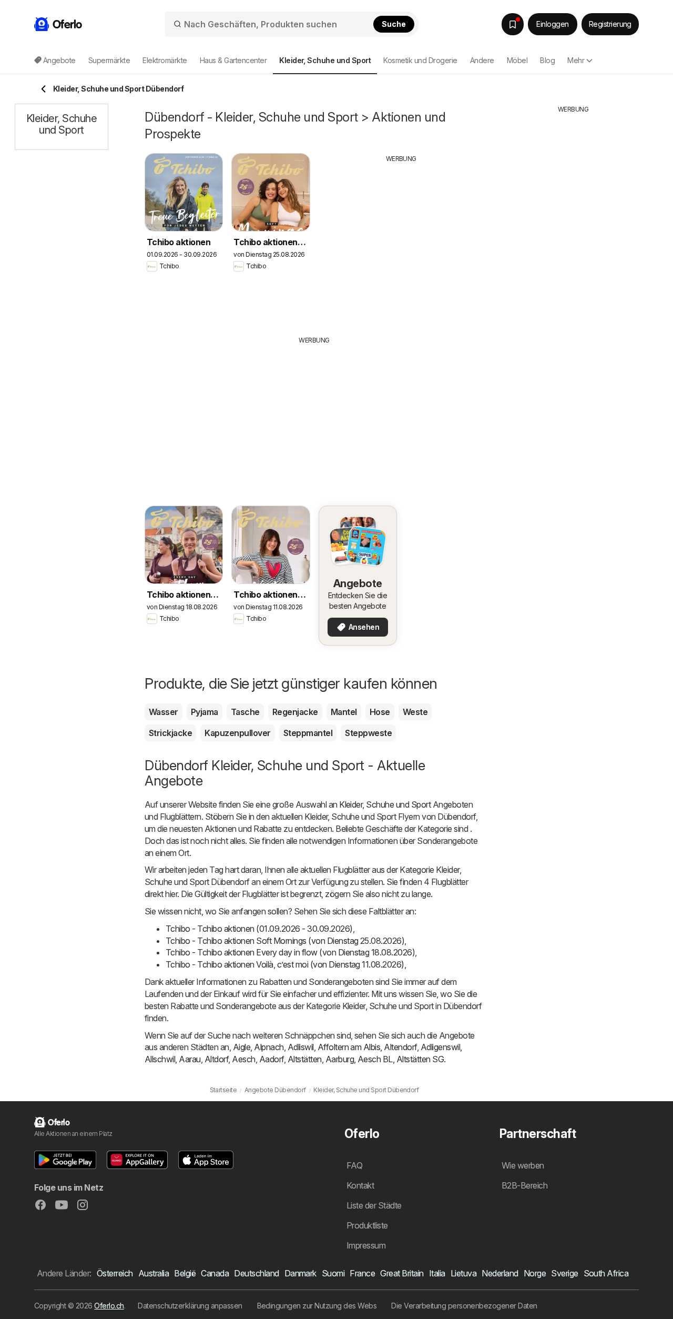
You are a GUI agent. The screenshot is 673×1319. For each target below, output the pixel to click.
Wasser (163, 712)
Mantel (344, 712)
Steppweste (368, 733)
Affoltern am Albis (349, 1047)
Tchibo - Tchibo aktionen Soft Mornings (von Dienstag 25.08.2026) (285, 940)
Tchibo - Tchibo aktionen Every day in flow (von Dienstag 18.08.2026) (290, 952)
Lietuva (463, 1273)
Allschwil (160, 1059)
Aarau (189, 1059)
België (185, 1273)
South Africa (606, 1273)
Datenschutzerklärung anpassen (190, 1305)
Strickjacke (170, 733)
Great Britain (401, 1273)
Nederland (500, 1273)
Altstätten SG (420, 1059)
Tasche (245, 712)
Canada (215, 1273)
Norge (535, 1273)
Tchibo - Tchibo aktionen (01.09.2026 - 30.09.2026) (259, 928)
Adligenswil (440, 1047)
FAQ (354, 1165)
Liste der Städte (374, 1205)
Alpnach (268, 1047)
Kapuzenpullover (237, 733)
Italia (437, 1273)
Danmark (300, 1273)
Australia (153, 1273)
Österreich (115, 1273)
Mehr (575, 60)
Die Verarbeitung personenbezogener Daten (464, 1305)
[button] (65, 1160)
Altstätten (305, 1059)
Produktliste (367, 1225)
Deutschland (256, 1273)
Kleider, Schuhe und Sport (385, 804)
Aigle (241, 1047)
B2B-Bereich (524, 1185)
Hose (380, 712)
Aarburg (339, 1059)
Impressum (365, 1245)
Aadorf (271, 1059)
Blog (547, 60)
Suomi (333, 1273)
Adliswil (301, 1047)
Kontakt (360, 1185)
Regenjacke (295, 712)
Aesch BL (375, 1059)
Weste (415, 712)
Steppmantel (307, 733)
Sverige (564, 1273)
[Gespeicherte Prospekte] (513, 24)
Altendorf (400, 1047)
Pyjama (204, 712)
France (362, 1273)
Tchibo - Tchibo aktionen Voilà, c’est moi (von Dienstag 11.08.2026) (285, 964)
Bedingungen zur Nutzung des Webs (317, 1305)
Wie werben (523, 1165)
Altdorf (216, 1059)
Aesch (243, 1059)
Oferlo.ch (109, 1305)
